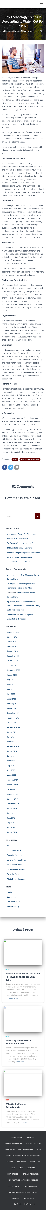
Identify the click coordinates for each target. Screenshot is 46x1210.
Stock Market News (14, 865)
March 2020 (11, 775)
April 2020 (11, 770)
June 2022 (11, 685)
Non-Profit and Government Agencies (23, 1180)
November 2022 (13, 661)
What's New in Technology (30, 459)
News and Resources (30, 1174)
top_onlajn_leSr (13, 602)
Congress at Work (14, 850)
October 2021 (12, 723)
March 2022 (11, 699)
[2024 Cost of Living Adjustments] (23, 1083)
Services (15, 1198)
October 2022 (12, 665)
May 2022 (10, 689)
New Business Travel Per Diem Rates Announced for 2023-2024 (23, 976)
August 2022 (12, 675)
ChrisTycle (11, 584)
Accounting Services (13, 1143)
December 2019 (13, 789)
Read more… (13, 998)
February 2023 (12, 646)
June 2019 (11, 818)
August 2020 (12, 751)
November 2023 (13, 632)
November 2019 (13, 794)
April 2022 (11, 694)
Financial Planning (14, 855)
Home (13, 1168)
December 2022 (13, 656)
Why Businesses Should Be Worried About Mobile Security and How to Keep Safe (23, 606)
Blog (15, 459)
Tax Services (28, 1198)
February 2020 (12, 780)
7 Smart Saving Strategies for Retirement (23, 553)
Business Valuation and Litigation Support (23, 1156)
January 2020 (12, 785)
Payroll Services (30, 1186)
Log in (9, 892)
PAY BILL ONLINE (14, 1186)
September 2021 (13, 727)
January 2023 (12, 651)
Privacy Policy (17, 1137)
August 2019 (12, 808)
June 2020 (11, 761)
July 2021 (10, 737)
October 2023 (12, 637)
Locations (31, 1168)
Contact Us (21, 1162)
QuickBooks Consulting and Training (23, 1192)
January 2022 (12, 708)
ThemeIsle (31, 1204)
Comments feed (13, 902)
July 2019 (10, 813)
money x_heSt (12, 575)
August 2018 (12, 832)
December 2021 (13, 713)
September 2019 (13, 804)
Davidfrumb (11, 615)
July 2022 (10, 680)
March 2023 (11, 642)
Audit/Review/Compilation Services (19, 1149)
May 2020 (10, 766)
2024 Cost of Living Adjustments (20, 548)
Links (21, 1168)
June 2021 (11, 742)
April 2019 (11, 828)
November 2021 (13, 718)
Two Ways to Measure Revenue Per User (23, 543)
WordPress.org (13, 907)
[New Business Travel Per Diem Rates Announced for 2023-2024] (23, 952)
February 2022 (12, 704)
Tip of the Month (13, 874)
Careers (10, 1162)
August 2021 (12, 732)
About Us (30, 1137)
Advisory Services (33, 1143)
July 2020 (10, 756)
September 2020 (13, 746)
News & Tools (12, 1174)
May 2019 (10, 823)
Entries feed (11, 897)
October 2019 (12, 799)
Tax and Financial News (16, 869)
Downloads (35, 1162)
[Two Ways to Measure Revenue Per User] (23, 1019)
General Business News (16, 860)
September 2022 (13, 670)
